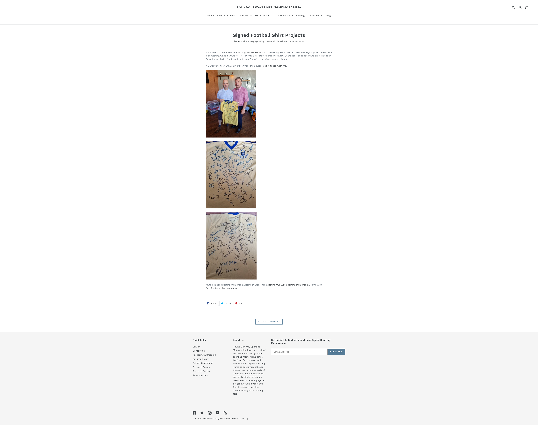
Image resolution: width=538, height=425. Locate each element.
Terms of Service (202, 371)
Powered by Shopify (239, 418)
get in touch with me (274, 65)
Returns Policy (201, 359)
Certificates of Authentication (222, 288)
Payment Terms (201, 367)
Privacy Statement (203, 363)
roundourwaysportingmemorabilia (269, 7)
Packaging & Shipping (204, 355)
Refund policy (200, 375)
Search (196, 346)
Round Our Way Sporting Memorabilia (289, 284)
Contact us (199, 350)
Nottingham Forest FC (249, 52)
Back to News (271, 321)
